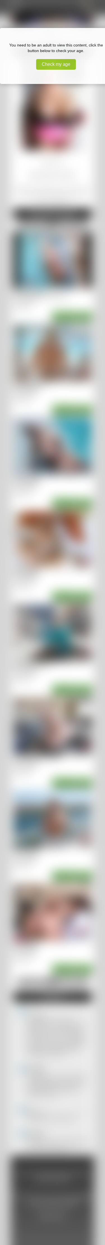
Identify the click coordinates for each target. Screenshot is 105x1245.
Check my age (56, 64)
